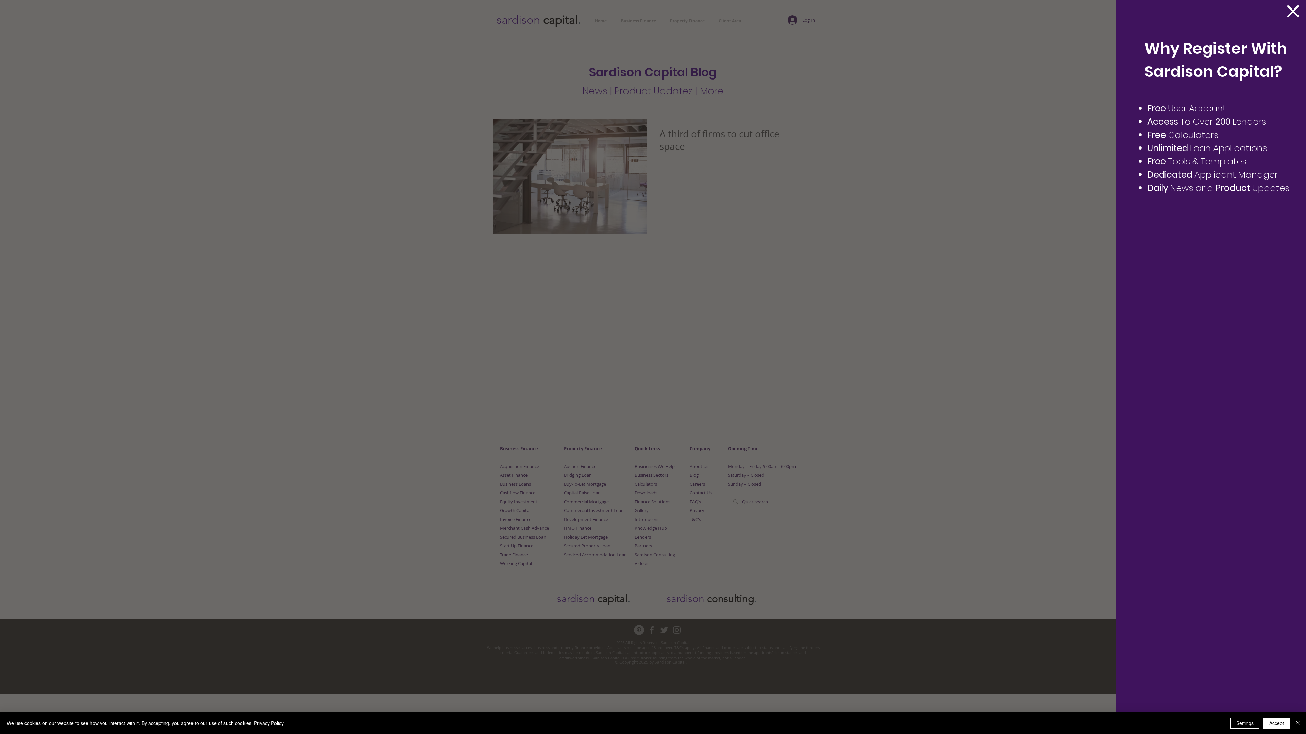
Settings (1245, 723)
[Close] (1298, 723)
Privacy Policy (269, 723)
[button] (1293, 11)
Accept (1276, 723)
